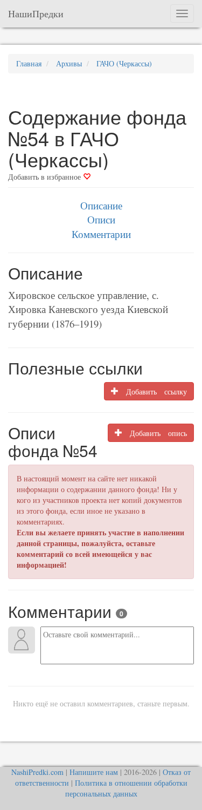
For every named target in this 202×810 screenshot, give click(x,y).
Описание (101, 205)
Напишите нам (93, 772)
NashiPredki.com (37, 772)
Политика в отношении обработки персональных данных (126, 788)
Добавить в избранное (45, 177)
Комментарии (101, 234)
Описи (101, 219)
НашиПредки (36, 13)
